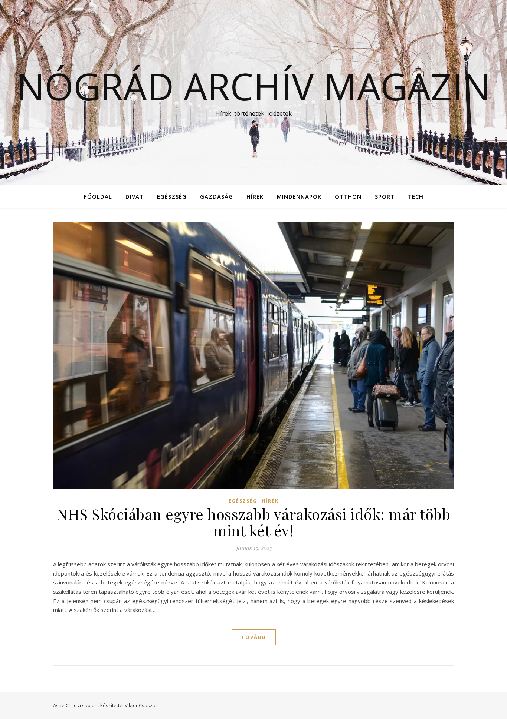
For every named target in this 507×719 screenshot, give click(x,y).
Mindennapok (299, 196)
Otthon (348, 196)
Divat (134, 196)
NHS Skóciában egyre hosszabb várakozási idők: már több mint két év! (253, 522)
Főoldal (98, 196)
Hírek (255, 196)
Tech (415, 196)
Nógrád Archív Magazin (253, 86)
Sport (385, 196)
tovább (253, 637)
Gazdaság (216, 196)
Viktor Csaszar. (141, 705)
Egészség (172, 196)
